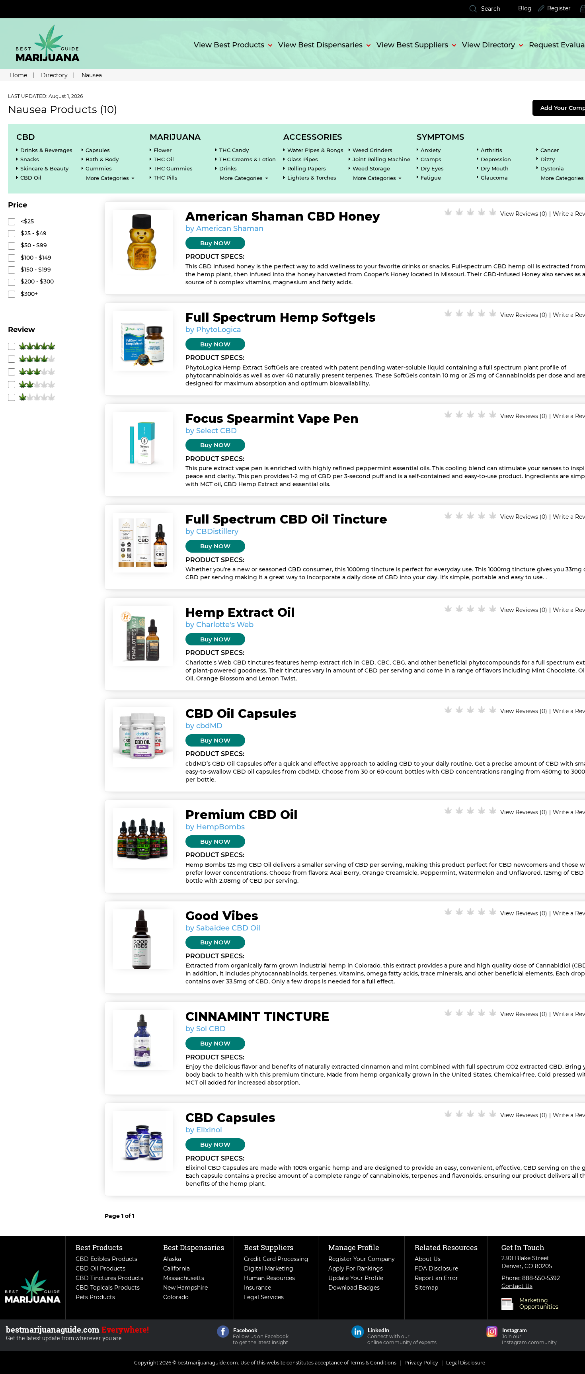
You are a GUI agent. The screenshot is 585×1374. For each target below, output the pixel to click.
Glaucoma (494, 177)
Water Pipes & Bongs (315, 150)
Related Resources (446, 1247)
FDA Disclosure (436, 1268)
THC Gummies (173, 168)
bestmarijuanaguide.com (207, 1363)
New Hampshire (185, 1287)
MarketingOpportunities (538, 1303)
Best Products (99, 1247)
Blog (525, 8)
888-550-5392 (541, 1278)
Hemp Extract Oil (240, 612)
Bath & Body (102, 159)
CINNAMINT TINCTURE (257, 1016)
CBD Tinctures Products (109, 1278)
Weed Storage (371, 168)
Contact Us (516, 1286)
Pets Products (95, 1297)
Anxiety (431, 150)
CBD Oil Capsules (240, 713)
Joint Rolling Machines (383, 159)
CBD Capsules (230, 1117)
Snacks (29, 159)
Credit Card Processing (276, 1259)
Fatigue (431, 177)
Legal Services (264, 1297)
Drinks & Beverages (46, 150)
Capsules (98, 150)
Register (559, 8)
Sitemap (426, 1287)
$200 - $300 (36, 281)
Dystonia (552, 168)
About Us (428, 1259)
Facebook (223, 1331)
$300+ (28, 293)
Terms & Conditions (373, 1363)
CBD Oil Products (100, 1268)
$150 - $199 (35, 269)
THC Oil (164, 159)
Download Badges (354, 1287)
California (176, 1268)
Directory (54, 75)
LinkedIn (357, 1331)
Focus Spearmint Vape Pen (272, 418)
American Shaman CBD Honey (282, 216)
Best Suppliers (268, 1247)
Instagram (492, 1331)
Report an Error (436, 1278)
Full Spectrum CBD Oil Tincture (286, 519)
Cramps (431, 159)
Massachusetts (183, 1278)
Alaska (172, 1259)
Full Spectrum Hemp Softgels (280, 317)
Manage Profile (353, 1247)
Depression (496, 159)
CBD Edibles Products (106, 1259)
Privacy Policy (421, 1363)
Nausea (92, 75)
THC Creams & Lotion (247, 159)
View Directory (488, 45)
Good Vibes (221, 916)
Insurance (257, 1287)
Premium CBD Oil (241, 814)
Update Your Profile (355, 1278)
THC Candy (234, 150)
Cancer (549, 150)
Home (18, 75)
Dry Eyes (432, 168)
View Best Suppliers (412, 45)
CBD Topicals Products (108, 1287)
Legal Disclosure (465, 1363)
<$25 (26, 221)
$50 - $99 (33, 245)
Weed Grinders (372, 150)
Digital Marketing (268, 1268)
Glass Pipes (302, 159)
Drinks (228, 168)
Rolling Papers (306, 168)
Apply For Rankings (355, 1268)
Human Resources (269, 1278)
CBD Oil (30, 177)
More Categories (107, 178)
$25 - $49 (33, 233)
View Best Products (229, 45)
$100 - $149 (35, 257)
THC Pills (165, 177)
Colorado (176, 1297)
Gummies (99, 168)
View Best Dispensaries (320, 45)
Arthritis (491, 150)
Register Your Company (361, 1259)
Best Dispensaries (193, 1247)
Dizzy (547, 159)
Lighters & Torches (311, 177)
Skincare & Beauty (44, 168)
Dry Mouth (495, 168)
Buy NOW (215, 243)
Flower (163, 150)
